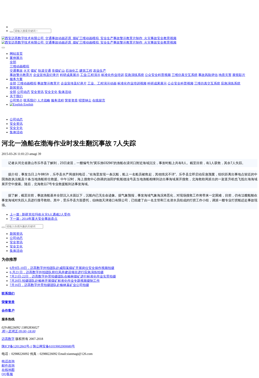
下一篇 (33, 218)
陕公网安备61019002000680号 (54, 346)
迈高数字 (8, 339)
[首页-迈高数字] (129, 40)
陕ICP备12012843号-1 (17, 346)
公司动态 (16, 119)
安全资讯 (16, 123)
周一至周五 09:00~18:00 (18, 331)
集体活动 (16, 132)
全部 (13, 62)
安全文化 (16, 128)
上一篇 (40, 214)
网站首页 (16, 53)
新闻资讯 (16, 233)
